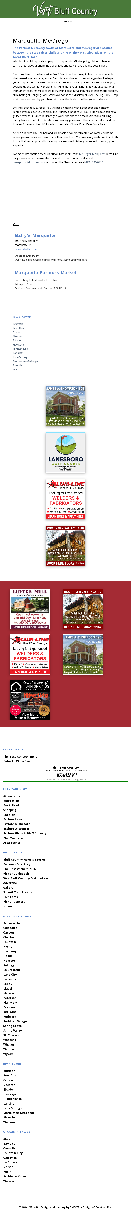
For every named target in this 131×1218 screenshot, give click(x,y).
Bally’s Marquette (35, 235)
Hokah (8, 956)
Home (7, 906)
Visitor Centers (14, 901)
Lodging (9, 815)
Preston (9, 1007)
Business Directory (16, 864)
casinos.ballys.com (26, 249)
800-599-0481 (65, 776)
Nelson (8, 1167)
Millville (8, 993)
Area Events (11, 843)
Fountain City (13, 1153)
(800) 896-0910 (94, 162)
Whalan (8, 1044)
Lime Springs (21, 357)
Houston (9, 960)
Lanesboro (11, 979)
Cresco (17, 332)
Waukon (18, 369)
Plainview (10, 1002)
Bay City (9, 1144)
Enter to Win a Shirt (17, 761)
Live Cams (10, 897)
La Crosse (10, 1162)
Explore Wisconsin (16, 829)
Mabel (7, 988)
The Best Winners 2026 (19, 869)
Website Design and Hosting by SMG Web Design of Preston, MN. (70, 1207)
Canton (8, 932)
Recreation (11, 801)
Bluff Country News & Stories (24, 859)
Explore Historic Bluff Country (24, 833)
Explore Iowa (12, 819)
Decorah (18, 336)
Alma (6, 1139)
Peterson (9, 998)
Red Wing (10, 1012)
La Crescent (11, 970)
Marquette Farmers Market (46, 272)
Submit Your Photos (17, 892)
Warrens (9, 1181)
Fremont (9, 946)
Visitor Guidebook (16, 873)
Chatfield (9, 937)
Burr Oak (18, 328)
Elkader (17, 340)
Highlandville (20, 348)
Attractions (11, 796)
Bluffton (18, 324)
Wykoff (8, 1054)
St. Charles (11, 1035)
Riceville (17, 365)
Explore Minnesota (16, 824)
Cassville (9, 1148)
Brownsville (11, 923)
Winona (8, 1049)
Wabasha (9, 1040)
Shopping (9, 810)
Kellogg (8, 965)
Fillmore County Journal (74, 779)
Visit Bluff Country (65, 9)
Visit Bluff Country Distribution (25, 878)
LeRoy (7, 984)
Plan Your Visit (13, 838)
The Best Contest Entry (20, 756)
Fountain (9, 942)
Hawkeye (18, 344)
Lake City (10, 974)
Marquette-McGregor (26, 361)
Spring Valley (12, 1030)
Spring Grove (12, 1026)
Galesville (10, 1158)
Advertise (10, 883)
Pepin (7, 1171)
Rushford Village (15, 1021)
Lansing (18, 353)
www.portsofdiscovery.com (29, 162)
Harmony (9, 951)
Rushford (9, 1016)
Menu (68, 21)
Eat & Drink (11, 805)
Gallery (8, 888)
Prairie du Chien (14, 1176)
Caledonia (10, 928)
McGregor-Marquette (92, 154)
